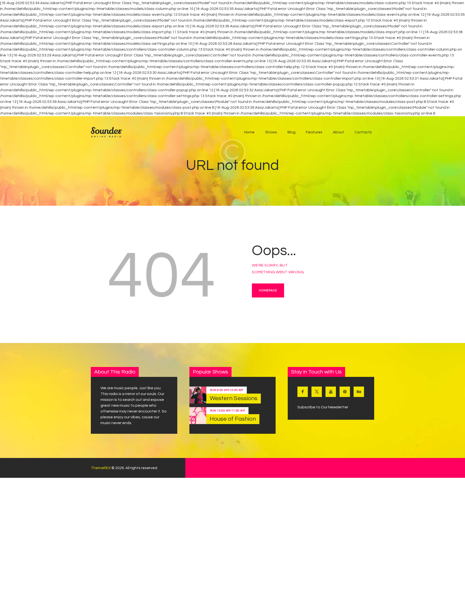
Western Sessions (234, 398)
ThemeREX (101, 468)
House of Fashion (233, 419)
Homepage (268, 290)
